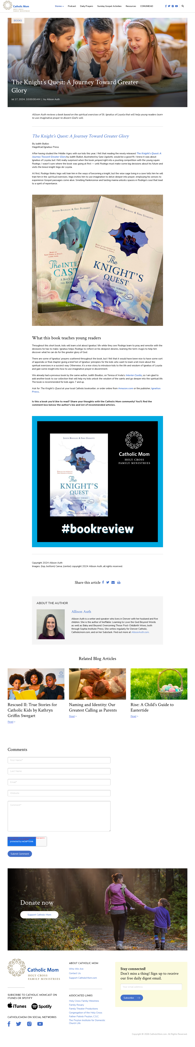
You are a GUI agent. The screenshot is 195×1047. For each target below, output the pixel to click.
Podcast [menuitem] (72, 6)
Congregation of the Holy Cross (85, 1012)
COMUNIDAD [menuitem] (146, 6)
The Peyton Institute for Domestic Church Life (87, 1022)
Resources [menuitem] (131, 6)
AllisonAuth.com (140, 632)
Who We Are (76, 969)
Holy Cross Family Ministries (84, 1001)
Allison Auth (53, 99)
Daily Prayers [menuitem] (86, 6)
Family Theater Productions (83, 1008)
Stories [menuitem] (58, 6)
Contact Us (75, 973)
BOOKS (18, 20)
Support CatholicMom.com (83, 978)
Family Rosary (76, 1005)
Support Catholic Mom (39, 914)
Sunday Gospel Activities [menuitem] (109, 6)
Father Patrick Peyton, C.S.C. (84, 1016)
